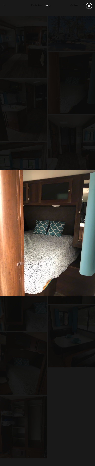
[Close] (89, 6)
